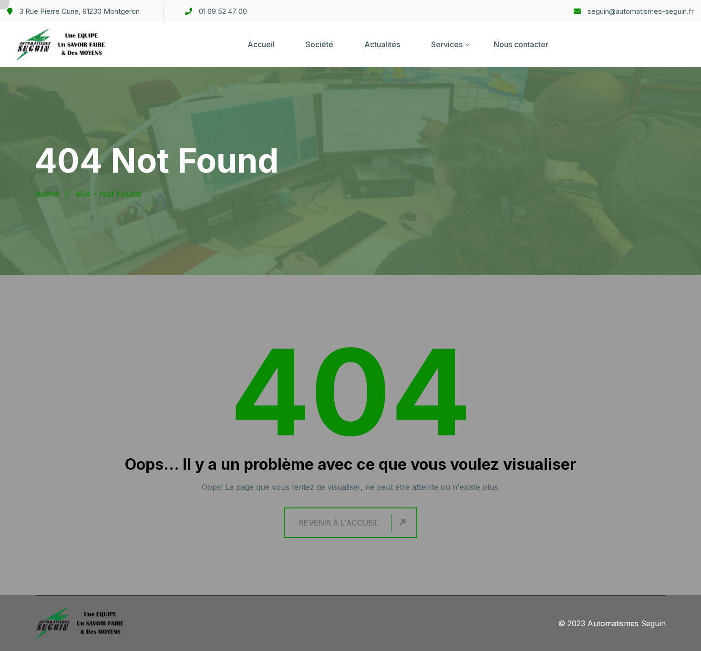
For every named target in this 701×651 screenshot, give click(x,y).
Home (48, 194)
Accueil (261, 44)
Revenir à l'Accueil (339, 522)
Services (447, 44)
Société (319, 44)
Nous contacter (521, 44)
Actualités (382, 44)
